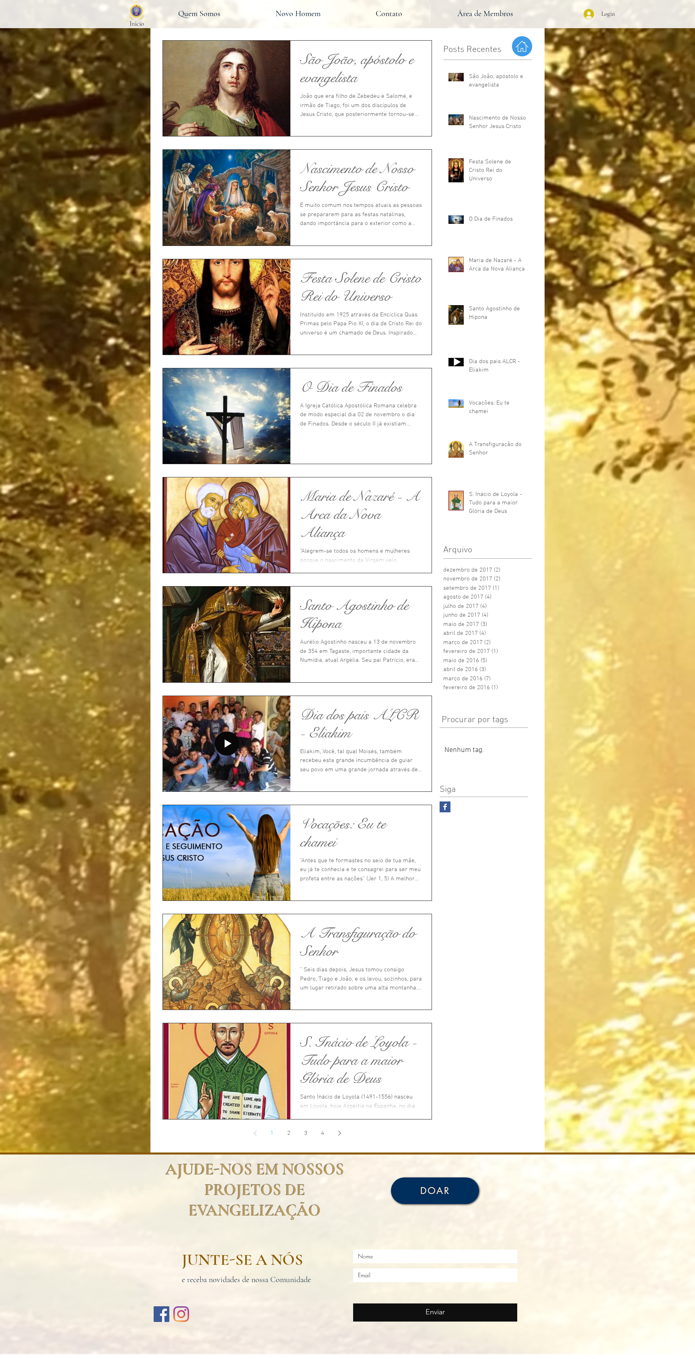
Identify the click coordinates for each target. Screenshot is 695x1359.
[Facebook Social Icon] (161, 1314)
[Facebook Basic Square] (445, 806)
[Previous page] (255, 1133)
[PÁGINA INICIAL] (136, 11)
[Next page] (339, 1133)
